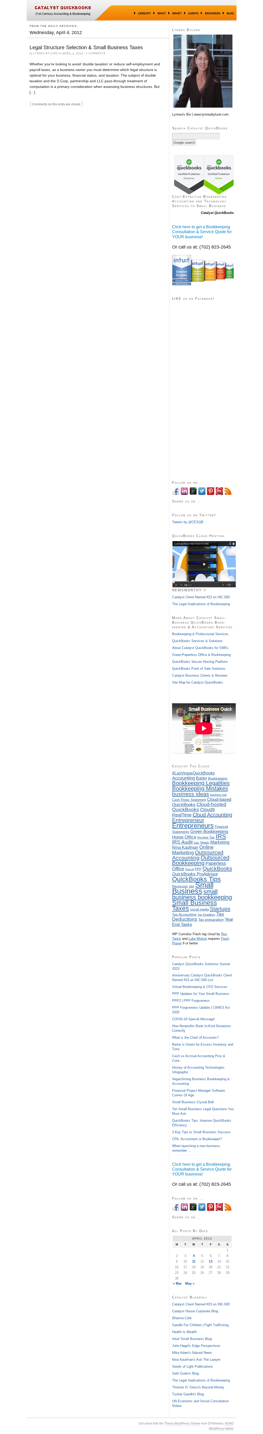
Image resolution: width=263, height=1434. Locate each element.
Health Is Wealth (184, 1332)
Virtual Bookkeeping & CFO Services (199, 987)
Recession (180, 886)
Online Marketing (193, 849)
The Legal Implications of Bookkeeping (201, 604)
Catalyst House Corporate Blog (195, 1311)
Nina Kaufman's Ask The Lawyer (196, 1359)
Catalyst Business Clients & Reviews (200, 675)
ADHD (229, 1423)
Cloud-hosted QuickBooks (199, 807)
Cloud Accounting (212, 815)
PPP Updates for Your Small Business (200, 994)
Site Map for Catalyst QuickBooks (197, 682)
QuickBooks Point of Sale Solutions (199, 668)
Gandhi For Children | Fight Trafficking (200, 1325)
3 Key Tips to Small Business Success (201, 1132)
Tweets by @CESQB (187, 522)
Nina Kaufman (185, 847)
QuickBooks (217, 868)
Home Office (184, 837)
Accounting (183, 778)
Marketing (219, 842)
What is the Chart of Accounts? (195, 1037)
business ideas (190, 794)
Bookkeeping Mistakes (200, 788)
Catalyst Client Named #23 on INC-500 (201, 597)
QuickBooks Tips (196, 879)
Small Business (192, 888)
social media (199, 909)
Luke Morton (198, 939)
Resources (212, 13)
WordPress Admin (221, 1428)
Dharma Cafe (182, 1318)
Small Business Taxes (194, 905)
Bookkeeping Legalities (201, 783)
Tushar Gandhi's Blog (188, 1394)
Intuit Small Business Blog (192, 1339)
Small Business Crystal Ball (193, 1102)
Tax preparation (211, 919)
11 (193, 1261)
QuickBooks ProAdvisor (195, 873)
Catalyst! (144, 13)
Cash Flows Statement (189, 800)
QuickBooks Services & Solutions (197, 641)
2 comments (96, 53)
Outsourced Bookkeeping (200, 860)
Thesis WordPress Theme (182, 1423)
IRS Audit (182, 842)
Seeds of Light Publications (192, 1366)
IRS (221, 836)
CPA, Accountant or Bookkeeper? (197, 1139)
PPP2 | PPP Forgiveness (191, 1001)
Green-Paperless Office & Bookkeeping (201, 655)
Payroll (189, 869)
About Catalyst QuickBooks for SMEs (200, 648)
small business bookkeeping (202, 894)
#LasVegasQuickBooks (193, 773)
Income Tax (206, 837)
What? (177, 13)
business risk (218, 794)
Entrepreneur (188, 820)
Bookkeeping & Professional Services (200, 634)
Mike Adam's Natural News (192, 1353)
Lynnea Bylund (45, 53)
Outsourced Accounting (197, 855)
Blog (230, 13)
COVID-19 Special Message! (193, 1019)
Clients (193, 13)
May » (189, 1283)
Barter (201, 778)
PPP (198, 869)
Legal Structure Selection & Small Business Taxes (86, 47)
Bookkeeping (217, 778)
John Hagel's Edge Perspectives (196, 1346)
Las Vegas (201, 842)
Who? (161, 13)
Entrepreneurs (193, 825)
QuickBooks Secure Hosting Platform (200, 662)
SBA (191, 886)
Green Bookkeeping (209, 831)
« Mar (177, 1283)
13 (210, 1261)
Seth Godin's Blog (185, 1373)
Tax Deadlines (206, 914)
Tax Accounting (184, 914)
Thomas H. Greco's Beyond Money (198, 1387)
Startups (220, 909)
